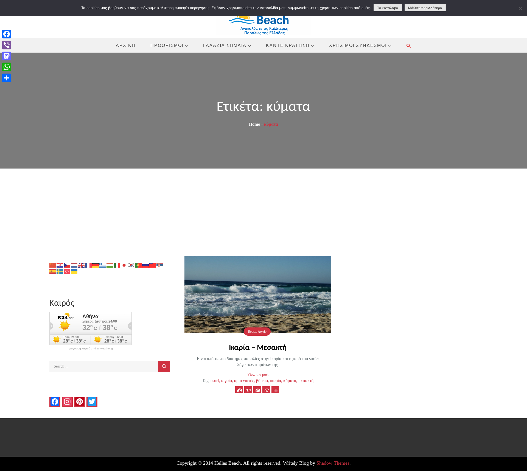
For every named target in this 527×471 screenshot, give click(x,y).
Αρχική (126, 45)
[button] (408, 45)
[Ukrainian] (74, 270)
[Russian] (145, 264)
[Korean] (131, 264)
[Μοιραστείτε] (6, 77)
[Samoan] (152, 264)
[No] (520, 8)
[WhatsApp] (6, 66)
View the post (257, 374)
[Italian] (117, 264)
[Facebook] (6, 34)
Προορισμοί (167, 45)
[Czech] (67, 264)
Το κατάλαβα (387, 8)
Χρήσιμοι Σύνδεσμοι (358, 45)
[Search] (164, 366)
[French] (88, 264)
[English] (81, 264)
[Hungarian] (110, 264)
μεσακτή (305, 380)
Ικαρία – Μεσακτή (258, 348)
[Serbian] (160, 264)
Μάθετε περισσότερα (425, 8)
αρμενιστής (244, 380)
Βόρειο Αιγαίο (257, 331)
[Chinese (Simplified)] (53, 264)
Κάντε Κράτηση (288, 45)
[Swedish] (60, 270)
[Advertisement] (263, 209)
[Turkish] (67, 270)
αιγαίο (226, 380)
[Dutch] (74, 264)
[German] (95, 264)
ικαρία (275, 380)
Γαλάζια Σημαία (224, 45)
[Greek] (102, 264)
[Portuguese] (138, 264)
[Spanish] (53, 270)
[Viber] (6, 45)
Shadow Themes (332, 463)
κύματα (289, 380)
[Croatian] (60, 264)
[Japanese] (124, 264)
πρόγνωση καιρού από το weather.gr (91, 348)
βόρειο (262, 380)
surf (215, 380)
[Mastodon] (6, 56)
